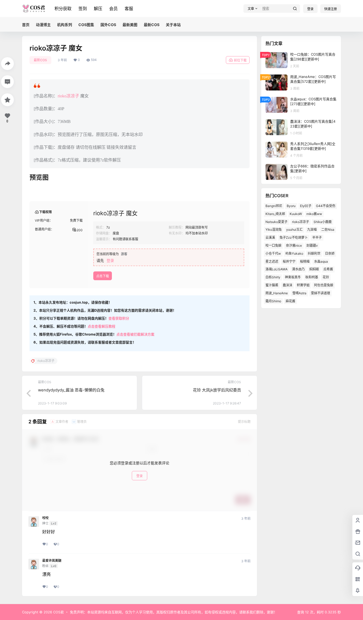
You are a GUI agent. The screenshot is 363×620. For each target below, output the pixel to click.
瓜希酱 (328, 269)
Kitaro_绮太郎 (275, 214)
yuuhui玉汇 (294, 230)
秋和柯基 (311, 277)
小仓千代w (273, 253)
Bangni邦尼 (273, 206)
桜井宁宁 (289, 261)
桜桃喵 (305, 261)
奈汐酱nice (294, 245)
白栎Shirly (272, 277)
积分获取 (62, 8)
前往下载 (240, 60)
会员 (113, 8)
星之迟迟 (271, 261)
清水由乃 (298, 269)
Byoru (291, 206)
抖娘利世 (314, 253)
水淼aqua (321, 261)
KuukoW (296, 214)
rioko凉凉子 (68, 96)
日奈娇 (330, 253)
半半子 (317, 237)
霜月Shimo (273, 301)
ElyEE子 (305, 206)
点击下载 (102, 276)
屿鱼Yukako (294, 253)
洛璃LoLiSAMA (276, 269)
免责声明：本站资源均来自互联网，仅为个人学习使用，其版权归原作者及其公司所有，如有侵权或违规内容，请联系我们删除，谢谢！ (173, 612)
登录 (310, 9)
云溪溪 (270, 237)
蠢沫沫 (287, 285)
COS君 (58, 612)
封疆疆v (312, 245)
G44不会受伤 (325, 206)
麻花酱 (290, 301)
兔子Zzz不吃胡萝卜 (294, 237)
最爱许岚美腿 (51, 560)
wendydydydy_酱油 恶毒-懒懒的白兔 (71, 389)
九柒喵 (312, 230)
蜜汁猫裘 (271, 285)
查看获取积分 (118, 318)
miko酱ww (314, 214)
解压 (98, 8)
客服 (129, 8)
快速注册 (330, 9)
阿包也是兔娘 (323, 285)
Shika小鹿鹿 (323, 222)
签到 (82, 8)
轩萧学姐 (303, 285)
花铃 (326, 277)
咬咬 (45, 518)
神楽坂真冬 (293, 277)
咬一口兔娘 (273, 245)
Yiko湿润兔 (273, 230)
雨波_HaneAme (276, 293)
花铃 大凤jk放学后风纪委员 (217, 389)
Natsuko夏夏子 (276, 222)
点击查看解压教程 (101, 326)
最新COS (40, 60)
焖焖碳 (314, 269)
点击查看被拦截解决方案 (135, 334)
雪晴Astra (299, 293)
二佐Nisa (327, 230)
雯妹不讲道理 (320, 293)
